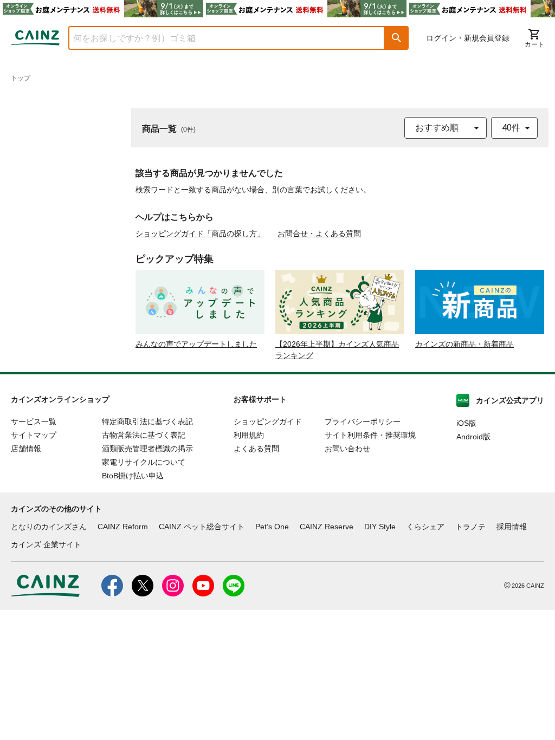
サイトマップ (33, 435)
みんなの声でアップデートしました (196, 344)
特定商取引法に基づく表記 (147, 421)
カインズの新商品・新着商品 (464, 344)
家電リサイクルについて (143, 462)
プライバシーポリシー (363, 421)
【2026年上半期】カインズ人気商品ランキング (337, 350)
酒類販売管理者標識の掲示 (147, 448)
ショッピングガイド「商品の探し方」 (199, 233)
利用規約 (249, 435)
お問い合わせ (347, 448)
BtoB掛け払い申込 (133, 475)
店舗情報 (26, 448)
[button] (397, 38)
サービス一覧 (33, 421)
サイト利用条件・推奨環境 (370, 435)
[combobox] (218, 38)
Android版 (473, 436)
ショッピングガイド (268, 421)
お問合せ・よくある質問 (319, 233)
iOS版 (466, 423)
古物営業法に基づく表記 (143, 435)
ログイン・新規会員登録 (467, 38)
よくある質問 (256, 448)
